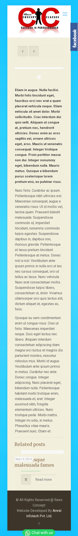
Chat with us (42, 532)
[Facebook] (39, 524)
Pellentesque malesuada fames (34, 462)
